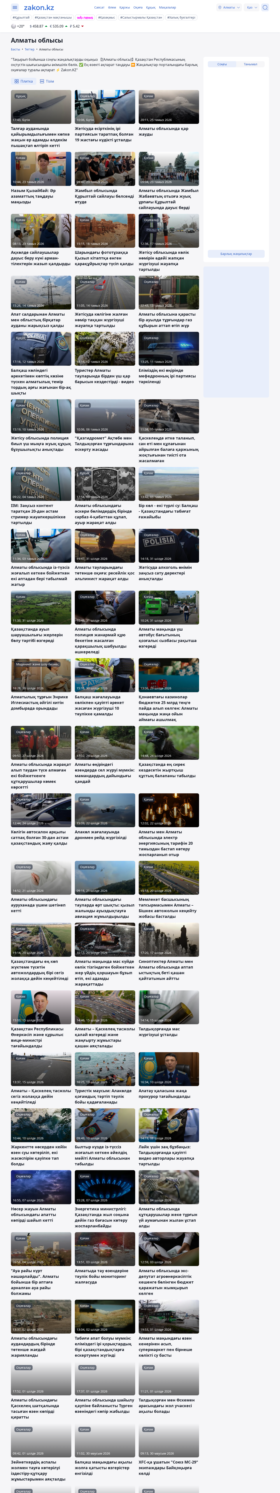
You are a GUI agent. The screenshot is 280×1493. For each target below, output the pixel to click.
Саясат (99, 7)
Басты (15, 49)
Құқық (151, 7)
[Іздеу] (265, 7)
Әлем (112, 7)
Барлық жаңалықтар (236, 254)
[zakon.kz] (39, 7)
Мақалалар (167, 7)
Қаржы (124, 7)
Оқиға (138, 7)
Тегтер (30, 49)
